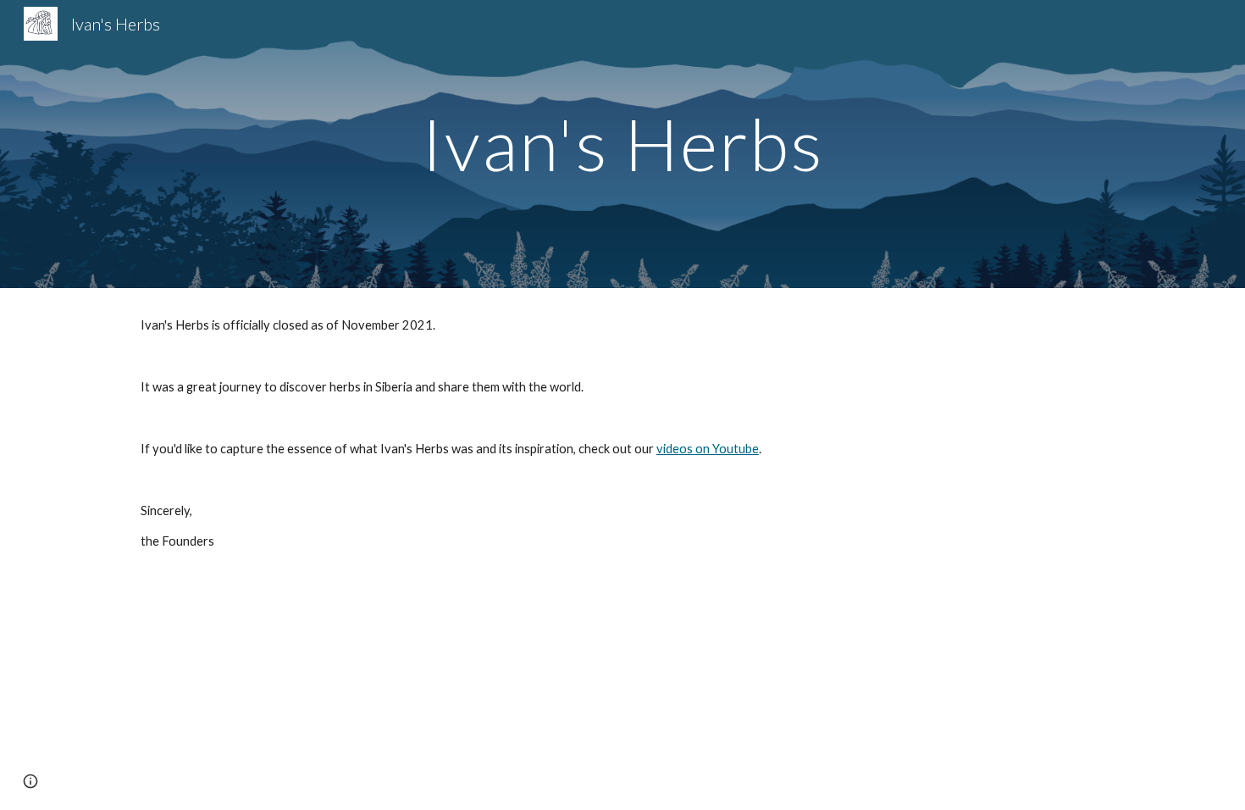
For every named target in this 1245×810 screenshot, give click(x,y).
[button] (30, 781)
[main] (622, 143)
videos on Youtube (707, 448)
